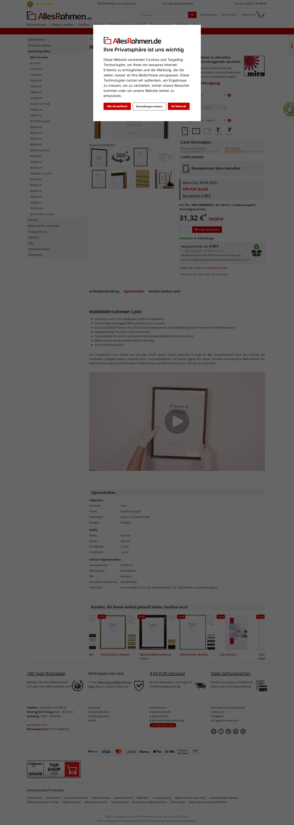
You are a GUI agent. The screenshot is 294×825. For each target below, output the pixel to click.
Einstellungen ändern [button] (149, 106)
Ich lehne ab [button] (178, 106)
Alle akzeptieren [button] (117, 106)
